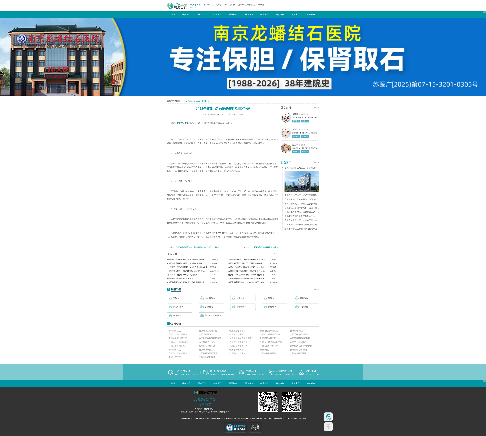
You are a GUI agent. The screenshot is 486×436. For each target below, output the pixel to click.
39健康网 (183, 418)
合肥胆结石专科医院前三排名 (265, 247)
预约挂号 (296, 121)
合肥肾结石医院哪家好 (270, 334)
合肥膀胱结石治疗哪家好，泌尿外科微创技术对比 (187, 267)
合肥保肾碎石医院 (298, 353)
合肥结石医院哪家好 (208, 331)
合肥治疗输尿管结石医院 (210, 338)
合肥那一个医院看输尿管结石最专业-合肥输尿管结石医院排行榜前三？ (256, 275)
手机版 (282, 418)
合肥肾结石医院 (236, 334)
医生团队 (202, 14)
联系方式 (264, 14)
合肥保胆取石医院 (268, 353)
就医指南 (233, 14)
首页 (173, 14)
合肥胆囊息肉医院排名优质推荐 (180, 278)
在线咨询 (305, 121)
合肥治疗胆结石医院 (178, 334)
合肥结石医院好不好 (269, 346)
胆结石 (182, 123)
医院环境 (249, 14)
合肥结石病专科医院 (269, 331)
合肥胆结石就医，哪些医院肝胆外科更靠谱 (245, 263)
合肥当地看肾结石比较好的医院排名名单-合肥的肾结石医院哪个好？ (255, 271)
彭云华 (295, 145)
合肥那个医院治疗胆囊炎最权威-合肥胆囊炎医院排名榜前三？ (192, 282)
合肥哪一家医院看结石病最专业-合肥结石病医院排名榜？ (250, 278)
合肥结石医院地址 (298, 342)
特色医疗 (218, 14)
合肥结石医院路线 (177, 346)
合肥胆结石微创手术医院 (301, 346)
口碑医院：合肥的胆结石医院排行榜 (182, 275)
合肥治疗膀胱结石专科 (179, 342)
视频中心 (295, 14)
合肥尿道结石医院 (207, 342)
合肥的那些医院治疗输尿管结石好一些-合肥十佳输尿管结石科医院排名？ (257, 267)
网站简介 (259, 418)
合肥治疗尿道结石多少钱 (271, 342)
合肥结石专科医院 (207, 350)
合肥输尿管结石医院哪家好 (241, 338)
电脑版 (275, 418)
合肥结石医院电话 (207, 346)
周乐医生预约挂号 (207, 357)
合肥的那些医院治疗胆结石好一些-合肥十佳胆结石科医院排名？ (204, 247)
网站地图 (267, 418)
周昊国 (295, 114)
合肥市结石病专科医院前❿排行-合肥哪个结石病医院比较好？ (192, 271)
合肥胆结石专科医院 (178, 353)
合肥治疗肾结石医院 (299, 350)
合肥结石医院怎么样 (238, 346)
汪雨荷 (295, 129)
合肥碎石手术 (266, 350)
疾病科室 (311, 14)
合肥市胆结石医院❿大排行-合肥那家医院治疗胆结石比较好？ (252, 282)
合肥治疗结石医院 (237, 331)
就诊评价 (280, 14)
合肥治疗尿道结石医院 (239, 342)
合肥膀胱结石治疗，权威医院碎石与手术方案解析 (247, 260)
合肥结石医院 (196, 5)
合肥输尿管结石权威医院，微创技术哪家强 (185, 263)
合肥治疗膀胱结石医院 (300, 338)
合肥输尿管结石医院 (178, 338)
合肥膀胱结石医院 (268, 338)
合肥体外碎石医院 (237, 353)
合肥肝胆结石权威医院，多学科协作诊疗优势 (186, 260)
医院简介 (186, 14)
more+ (276, 254)
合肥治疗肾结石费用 (299, 334)
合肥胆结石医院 (297, 331)
